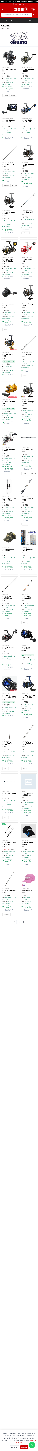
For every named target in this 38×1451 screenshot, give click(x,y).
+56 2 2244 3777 (20, 4)
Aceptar (24, 1447)
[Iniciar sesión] (26, 9)
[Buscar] (34, 15)
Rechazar (14, 1447)
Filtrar (30, 20)
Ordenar (10, 20)
